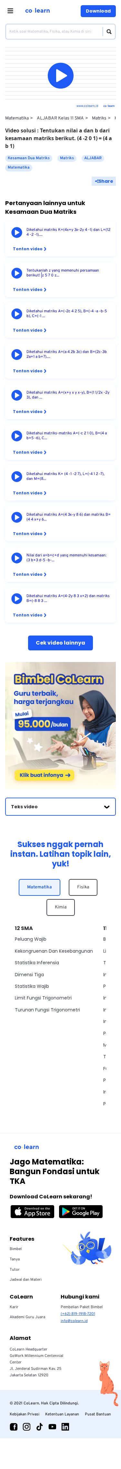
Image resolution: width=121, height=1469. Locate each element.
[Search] (107, 31)
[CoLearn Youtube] (52, 1427)
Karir (14, 1307)
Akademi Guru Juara (27, 1317)
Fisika (83, 887)
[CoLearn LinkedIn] (65, 1427)
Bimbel (16, 1249)
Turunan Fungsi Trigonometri (47, 1010)
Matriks (99, 118)
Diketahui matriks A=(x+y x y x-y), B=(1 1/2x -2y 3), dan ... (67, 395)
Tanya (15, 1259)
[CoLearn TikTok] (39, 1427)
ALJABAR (93, 158)
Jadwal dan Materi (26, 1279)
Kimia (60, 907)
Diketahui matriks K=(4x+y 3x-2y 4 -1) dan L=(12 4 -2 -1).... (68, 232)
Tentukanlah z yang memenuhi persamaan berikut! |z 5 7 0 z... (62, 273)
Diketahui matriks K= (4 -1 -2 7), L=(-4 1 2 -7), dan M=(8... (65, 476)
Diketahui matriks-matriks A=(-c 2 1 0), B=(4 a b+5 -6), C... (66, 436)
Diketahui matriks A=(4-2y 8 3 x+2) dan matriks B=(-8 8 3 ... (68, 599)
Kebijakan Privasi (24, 1414)
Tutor (15, 1269)
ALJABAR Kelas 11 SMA (60, 118)
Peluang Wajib (30, 939)
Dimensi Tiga (29, 974)
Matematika (17, 118)
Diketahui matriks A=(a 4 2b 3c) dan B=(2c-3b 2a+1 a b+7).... (66, 354)
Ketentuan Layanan (62, 1414)
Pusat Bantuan (98, 1414)
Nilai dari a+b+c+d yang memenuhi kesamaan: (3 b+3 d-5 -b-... (66, 558)
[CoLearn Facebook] (13, 1427)
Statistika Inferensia (37, 962)
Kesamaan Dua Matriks (29, 158)
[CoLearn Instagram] (26, 1427)
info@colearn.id (74, 1321)
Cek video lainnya (60, 643)
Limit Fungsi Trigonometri (43, 998)
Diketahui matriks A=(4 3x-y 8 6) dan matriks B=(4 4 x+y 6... (68, 517)
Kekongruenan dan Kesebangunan (54, 951)
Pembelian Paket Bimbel (82, 1307)
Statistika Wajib (32, 986)
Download (98, 11)
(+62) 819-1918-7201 (78, 1314)
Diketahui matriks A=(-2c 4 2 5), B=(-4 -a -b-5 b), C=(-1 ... (66, 314)
